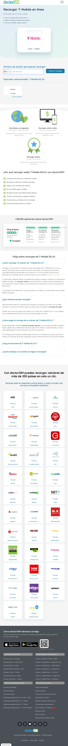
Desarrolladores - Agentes (45, 707)
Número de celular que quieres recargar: (24, 66)
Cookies (41, 740)
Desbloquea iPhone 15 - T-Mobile (15, 704)
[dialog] (6, 744)
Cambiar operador (17, 96)
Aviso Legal (33, 740)
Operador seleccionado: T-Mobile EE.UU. (24, 79)
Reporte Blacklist (8, 691)
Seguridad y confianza (42, 697)
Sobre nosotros (40, 714)
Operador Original (9, 694)
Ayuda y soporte (40, 691)
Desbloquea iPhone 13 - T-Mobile (15, 701)
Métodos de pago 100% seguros (45, 701)
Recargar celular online (48, 128)
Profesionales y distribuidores (44, 704)
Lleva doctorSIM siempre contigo (21, 631)
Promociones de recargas (11, 659)
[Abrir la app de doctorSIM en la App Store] (11, 644)
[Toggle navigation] (62, 2)
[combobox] (6, 71)
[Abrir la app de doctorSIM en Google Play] (29, 644)
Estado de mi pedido (41, 687)
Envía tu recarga (55, 71)
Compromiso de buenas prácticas (45, 694)
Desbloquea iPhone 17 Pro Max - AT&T (17, 697)
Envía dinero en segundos (19, 128)
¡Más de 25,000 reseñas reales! (44, 718)
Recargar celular (33, 157)
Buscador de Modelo (9, 687)
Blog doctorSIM (40, 711)
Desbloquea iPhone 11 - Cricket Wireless (17, 707)
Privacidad (24, 740)
